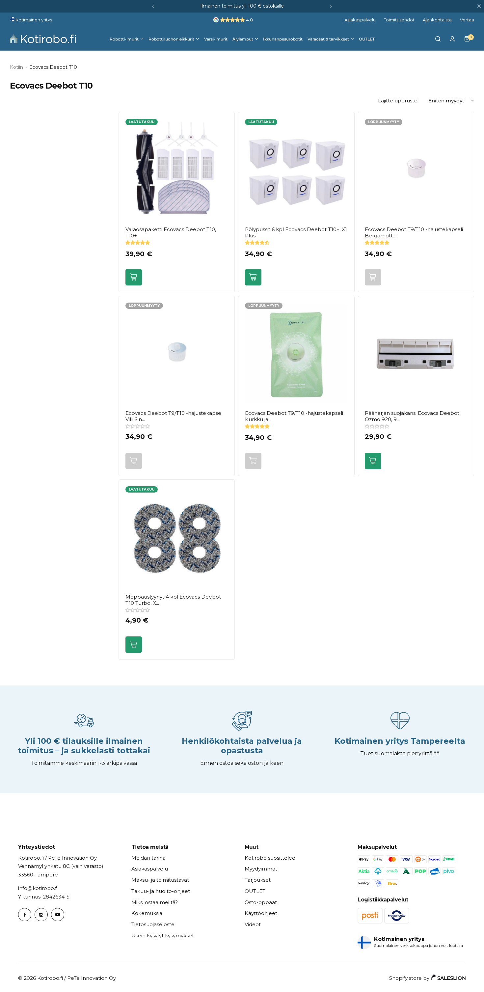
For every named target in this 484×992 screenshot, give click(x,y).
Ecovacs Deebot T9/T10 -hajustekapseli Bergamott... (414, 232)
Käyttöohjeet (261, 913)
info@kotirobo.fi (38, 888)
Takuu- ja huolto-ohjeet (160, 891)
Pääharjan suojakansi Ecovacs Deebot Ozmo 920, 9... (412, 416)
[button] (153, 6)
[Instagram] (41, 914)
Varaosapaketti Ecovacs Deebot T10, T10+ (170, 232)
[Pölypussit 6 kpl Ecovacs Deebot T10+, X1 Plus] (296, 170)
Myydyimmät (261, 869)
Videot (253, 924)
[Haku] (438, 39)
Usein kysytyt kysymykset (162, 935)
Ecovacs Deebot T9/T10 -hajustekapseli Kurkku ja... (294, 416)
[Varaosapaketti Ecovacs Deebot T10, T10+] (176, 170)
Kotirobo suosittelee (270, 858)
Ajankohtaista (437, 19)
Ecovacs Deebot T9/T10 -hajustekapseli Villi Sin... (174, 416)
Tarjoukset (258, 880)
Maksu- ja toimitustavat (160, 880)
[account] (452, 39)
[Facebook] (24, 914)
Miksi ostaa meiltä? (154, 902)
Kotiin (16, 67)
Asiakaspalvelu (360, 19)
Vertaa (467, 19)
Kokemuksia (146, 913)
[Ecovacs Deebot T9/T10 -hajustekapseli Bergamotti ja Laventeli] (416, 170)
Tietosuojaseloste (153, 924)
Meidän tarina (148, 858)
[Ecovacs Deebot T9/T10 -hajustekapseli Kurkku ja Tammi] (296, 354)
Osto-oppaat (261, 902)
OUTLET (255, 891)
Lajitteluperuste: (398, 100)
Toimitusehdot (399, 19)
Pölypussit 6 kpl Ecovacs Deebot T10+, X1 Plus (296, 232)
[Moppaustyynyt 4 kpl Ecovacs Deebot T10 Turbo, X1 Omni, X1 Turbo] (176, 537)
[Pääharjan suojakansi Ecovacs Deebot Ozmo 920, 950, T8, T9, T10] (416, 354)
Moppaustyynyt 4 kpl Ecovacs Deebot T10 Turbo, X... (173, 600)
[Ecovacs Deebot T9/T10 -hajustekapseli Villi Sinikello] (176, 354)
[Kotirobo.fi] (43, 39)
